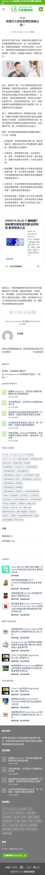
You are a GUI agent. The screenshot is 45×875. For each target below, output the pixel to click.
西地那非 (32, 512)
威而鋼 (24, 821)
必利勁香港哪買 (35, 499)
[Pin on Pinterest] (29, 312)
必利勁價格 (14, 495)
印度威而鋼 (7, 817)
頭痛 (36, 516)
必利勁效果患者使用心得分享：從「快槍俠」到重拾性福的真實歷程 (25, 423)
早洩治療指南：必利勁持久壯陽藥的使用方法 (25, 403)
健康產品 (6, 536)
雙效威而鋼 (7, 829)
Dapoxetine (17, 455)
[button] (3, 9)
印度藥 (32, 32)
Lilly (29, 809)
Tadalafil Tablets (8, 813)
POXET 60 (6, 459)
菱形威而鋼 (33, 825)
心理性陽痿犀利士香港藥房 (12, 483)
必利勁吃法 (24, 495)
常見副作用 (19, 467)
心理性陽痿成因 (31, 467)
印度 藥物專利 (8, 467)
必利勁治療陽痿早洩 (20, 499)
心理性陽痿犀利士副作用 (11, 475)
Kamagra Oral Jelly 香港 (17, 809)
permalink (22, 324)
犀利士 (5, 825)
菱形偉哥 (23, 825)
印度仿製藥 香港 (36, 459)
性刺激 (5, 503)
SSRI (14, 459)
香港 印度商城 (32, 829)
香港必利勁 (19, 520)
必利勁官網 (34, 495)
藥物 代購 (27, 507)
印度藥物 (26, 463)
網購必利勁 (31, 503)
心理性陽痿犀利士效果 (11, 479)
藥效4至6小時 (16, 507)
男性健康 (22, 18)
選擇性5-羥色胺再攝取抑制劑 (21, 516)
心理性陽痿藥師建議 (31, 491)
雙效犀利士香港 (18, 829)
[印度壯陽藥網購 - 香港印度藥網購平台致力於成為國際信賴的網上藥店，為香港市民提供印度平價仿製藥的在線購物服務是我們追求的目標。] (22, 9)
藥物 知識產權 (22, 512)
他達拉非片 (20, 813)
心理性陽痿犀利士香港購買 (12, 487)
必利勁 (5, 495)
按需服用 (13, 503)
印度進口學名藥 (33, 817)
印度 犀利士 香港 (19, 817)
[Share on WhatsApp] (11, 312)
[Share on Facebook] (16, 312)
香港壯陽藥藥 (7, 520)
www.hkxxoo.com (12, 374)
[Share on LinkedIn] (34, 312)
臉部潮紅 (6, 507)
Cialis (4, 809)
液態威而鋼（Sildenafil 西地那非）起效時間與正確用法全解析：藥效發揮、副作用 (25, 435)
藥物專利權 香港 (8, 512)
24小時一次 (7, 455)
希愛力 (31, 821)
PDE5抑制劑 (28, 455)
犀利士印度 (14, 825)
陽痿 (10, 43)
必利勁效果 (7, 499)
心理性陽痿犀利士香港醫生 (12, 491)
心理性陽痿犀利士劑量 (31, 475)
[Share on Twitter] (20, 312)
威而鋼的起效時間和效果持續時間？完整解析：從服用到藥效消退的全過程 (25, 413)
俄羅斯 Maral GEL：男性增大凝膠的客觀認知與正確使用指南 (25, 392)
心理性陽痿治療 (8, 471)
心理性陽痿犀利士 (22, 471)
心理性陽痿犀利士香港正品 (31, 479)
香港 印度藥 (7, 833)
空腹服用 (21, 503)
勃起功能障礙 (23, 459)
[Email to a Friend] (25, 312)
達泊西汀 (6, 516)
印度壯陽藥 (31, 813)
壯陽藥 (17, 821)
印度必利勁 (7, 463)
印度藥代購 (17, 463)
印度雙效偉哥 (7, 821)
